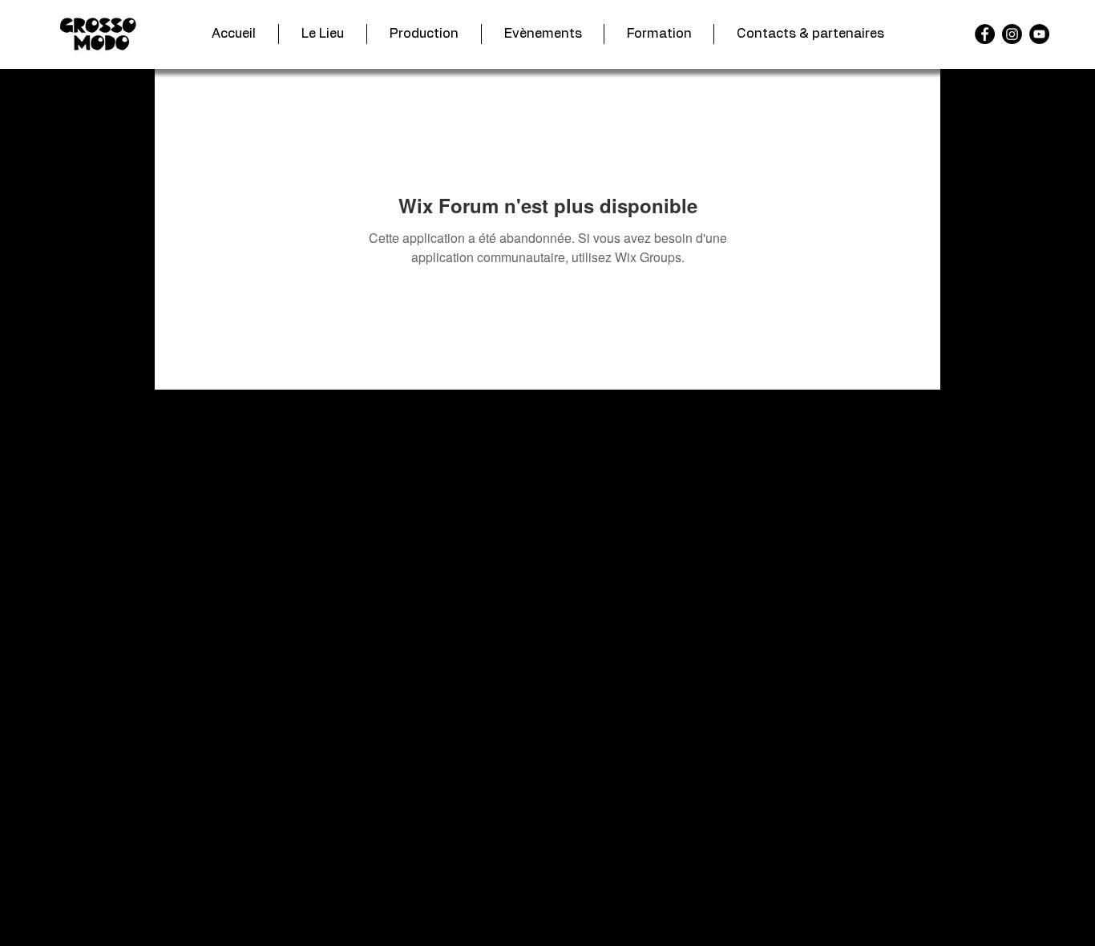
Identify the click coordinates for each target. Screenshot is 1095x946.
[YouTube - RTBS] (1039, 34)
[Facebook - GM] (985, 34)
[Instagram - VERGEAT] (1012, 34)
